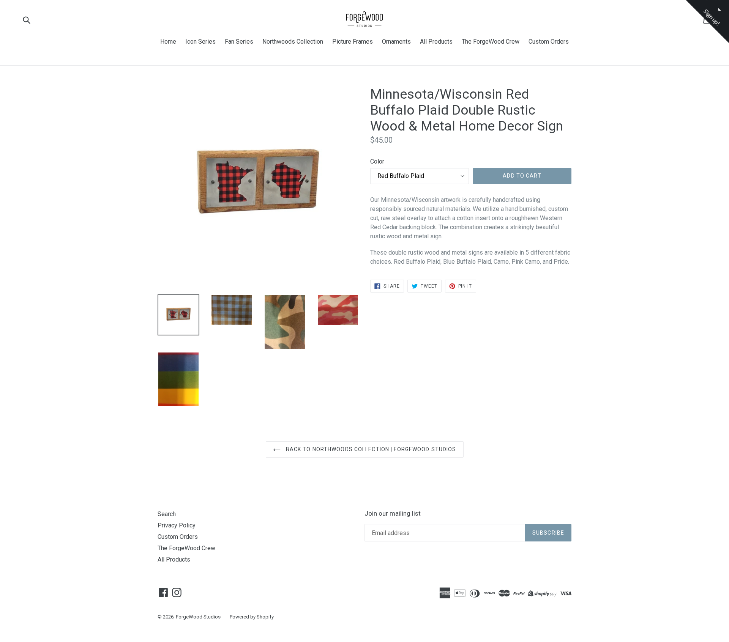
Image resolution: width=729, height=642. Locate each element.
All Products (436, 41)
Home (168, 41)
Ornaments (396, 41)
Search (167, 514)
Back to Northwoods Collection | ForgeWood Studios (370, 449)
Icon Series (200, 41)
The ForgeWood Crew (490, 41)
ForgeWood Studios (198, 617)
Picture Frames (352, 41)
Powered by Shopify (252, 617)
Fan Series (239, 41)
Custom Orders (549, 41)
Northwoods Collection (292, 41)
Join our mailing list (392, 513)
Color (377, 161)
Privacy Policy (177, 525)
